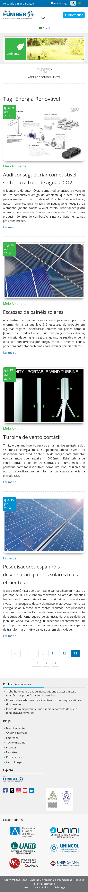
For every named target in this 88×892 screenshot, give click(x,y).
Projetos (9, 558)
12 (64, 653)
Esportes (11, 752)
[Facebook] (5, 791)
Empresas (12, 738)
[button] (81, 3)
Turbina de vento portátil (31, 437)
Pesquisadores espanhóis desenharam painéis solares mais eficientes (40, 574)
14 (36, 663)
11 (53, 653)
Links (25, 887)
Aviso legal (60, 887)
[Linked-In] (31, 791)
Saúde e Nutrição (17, 733)
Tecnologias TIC (15, 742)
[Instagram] (18, 791)
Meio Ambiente (14, 166)
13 (75, 653)
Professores (14, 757)
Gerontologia (14, 762)
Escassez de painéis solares (33, 312)
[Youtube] (25, 791)
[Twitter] (12, 791)
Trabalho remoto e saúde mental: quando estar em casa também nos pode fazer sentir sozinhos (41, 693)
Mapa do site (41, 887)
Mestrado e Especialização (19, 3)
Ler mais (9, 227)
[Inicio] (18, 14)
